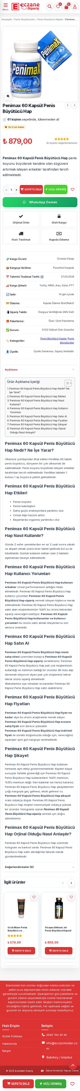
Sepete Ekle (33, 189)
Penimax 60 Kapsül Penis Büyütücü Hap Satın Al (38, 416)
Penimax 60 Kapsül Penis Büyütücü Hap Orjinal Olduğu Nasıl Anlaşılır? (38, 430)
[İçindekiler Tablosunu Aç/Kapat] (66, 383)
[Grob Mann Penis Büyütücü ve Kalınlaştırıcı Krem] (74, 105)
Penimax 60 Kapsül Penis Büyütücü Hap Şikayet (38, 424)
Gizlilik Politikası (12, 1036)
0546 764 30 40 (56, 1034)
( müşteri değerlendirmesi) (61, 143)
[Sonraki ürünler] (71, 883)
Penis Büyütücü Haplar (50, 19)
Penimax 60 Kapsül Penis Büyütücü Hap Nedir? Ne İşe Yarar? (39, 390)
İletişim (6, 1050)
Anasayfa (6, 19)
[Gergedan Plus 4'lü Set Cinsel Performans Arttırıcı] (68, 105)
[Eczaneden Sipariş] (24, 7)
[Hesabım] (75, 6)
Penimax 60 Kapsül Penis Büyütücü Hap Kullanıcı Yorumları (39, 410)
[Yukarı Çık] (73, 1065)
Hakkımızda (9, 1043)
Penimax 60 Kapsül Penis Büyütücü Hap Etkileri (38, 396)
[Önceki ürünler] (62, 883)
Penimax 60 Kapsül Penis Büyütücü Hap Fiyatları (38, 420)
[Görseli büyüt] (8, 96)
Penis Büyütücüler (24, 19)
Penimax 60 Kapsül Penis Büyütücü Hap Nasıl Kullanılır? (37, 402)
